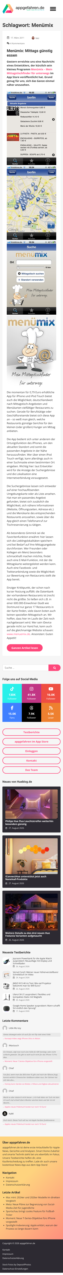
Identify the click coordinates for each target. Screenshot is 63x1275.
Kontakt (31, 760)
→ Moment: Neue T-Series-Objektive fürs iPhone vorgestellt (27, 1061)
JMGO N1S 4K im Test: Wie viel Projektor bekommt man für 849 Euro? (32, 984)
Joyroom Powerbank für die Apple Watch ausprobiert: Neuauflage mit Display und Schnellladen (32, 961)
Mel (37, 38)
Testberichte (31, 732)
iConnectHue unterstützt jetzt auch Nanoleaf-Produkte (25, 878)
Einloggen (31, 751)
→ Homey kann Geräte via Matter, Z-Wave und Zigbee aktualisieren (30, 1084)
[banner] (23, 9)
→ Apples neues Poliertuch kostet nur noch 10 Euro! (24, 1107)
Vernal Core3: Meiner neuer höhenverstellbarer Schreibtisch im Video (35, 973)
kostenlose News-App (14, 1165)
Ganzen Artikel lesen (24, 648)
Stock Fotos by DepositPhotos (16, 1264)
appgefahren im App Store (31, 741)
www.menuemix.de (18, 634)
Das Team (31, 770)
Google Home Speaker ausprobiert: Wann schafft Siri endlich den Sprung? (36, 1006)
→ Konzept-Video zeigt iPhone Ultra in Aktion (21, 1038)
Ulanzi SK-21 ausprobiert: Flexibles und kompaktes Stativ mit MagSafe (31, 995)
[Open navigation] (53, 9)
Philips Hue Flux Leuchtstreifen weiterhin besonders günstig (29, 823)
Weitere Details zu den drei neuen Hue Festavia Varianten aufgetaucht (27, 934)
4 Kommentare (17, 43)
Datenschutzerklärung (18, 1184)
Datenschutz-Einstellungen (15, 1268)
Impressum (12, 1181)
